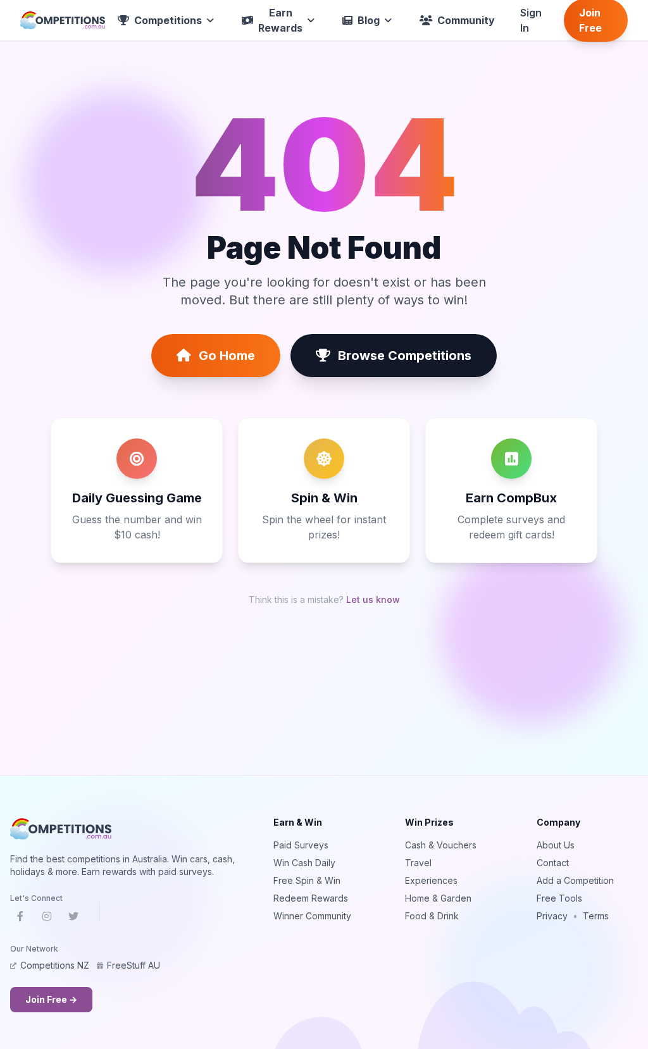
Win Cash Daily (304, 862)
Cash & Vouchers (441, 845)
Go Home (227, 355)
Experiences (431, 880)
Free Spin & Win (306, 880)
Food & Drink (432, 915)
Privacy (552, 915)
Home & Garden (438, 898)
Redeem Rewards (310, 898)
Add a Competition (575, 880)
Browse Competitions (404, 355)
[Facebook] (20, 919)
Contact (553, 862)
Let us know (373, 599)
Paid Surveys (300, 845)
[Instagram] (47, 919)
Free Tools (559, 898)
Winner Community (312, 915)
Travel (418, 862)
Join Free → (51, 999)
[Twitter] (73, 919)
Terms (596, 915)
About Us (556, 845)
